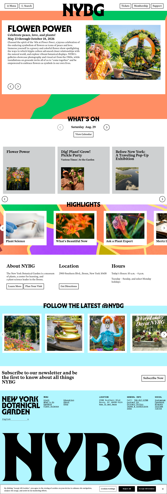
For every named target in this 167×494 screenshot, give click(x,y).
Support (157, 6)
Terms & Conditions (137, 406)
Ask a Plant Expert (119, 241)
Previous (3, 228)
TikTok (158, 408)
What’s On (49, 402)
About (66, 402)
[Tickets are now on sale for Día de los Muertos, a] (107, 333)
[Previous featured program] (11, 87)
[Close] (163, 489)
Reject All (127, 489)
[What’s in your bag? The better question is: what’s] (64, 333)
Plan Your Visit (33, 286)
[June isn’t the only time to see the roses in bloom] (22, 333)
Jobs (129, 408)
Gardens (48, 404)
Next (107, 127)
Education (69, 400)
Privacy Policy (135, 404)
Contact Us (133, 402)
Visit (46, 400)
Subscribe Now (153, 378)
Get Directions (69, 286)
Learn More (14, 286)
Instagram (160, 400)
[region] (83, 489)
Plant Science (15, 241)
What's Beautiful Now (72, 241)
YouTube (159, 406)
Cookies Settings (108, 489)
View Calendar (83, 134)
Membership (141, 6)
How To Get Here (108, 404)
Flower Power (18, 152)
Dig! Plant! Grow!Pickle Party (76, 153)
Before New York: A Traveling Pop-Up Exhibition (132, 155)
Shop (66, 404)
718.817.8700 (141, 400)
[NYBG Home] (83, 10)
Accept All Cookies (146, 489)
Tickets (125, 6)
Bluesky (159, 404)
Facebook (159, 402)
